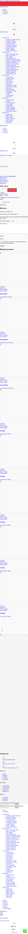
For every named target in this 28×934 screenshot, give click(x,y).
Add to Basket (12, 190)
